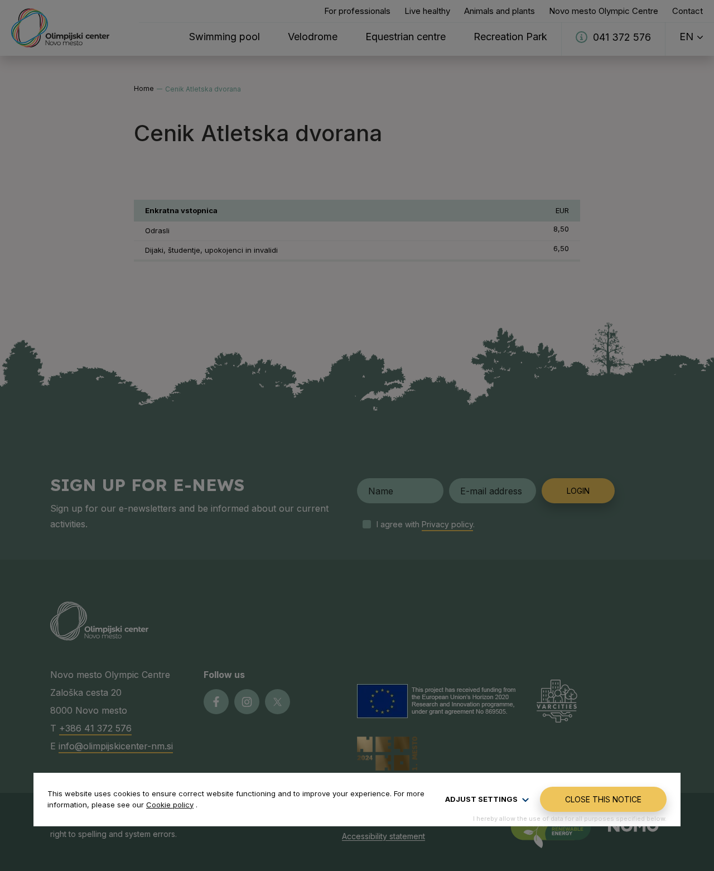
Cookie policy (170, 804)
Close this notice (603, 799)
